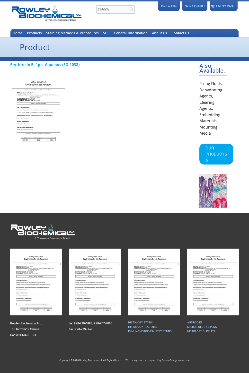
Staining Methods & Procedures (72, 32)
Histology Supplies (201, 331)
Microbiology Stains (202, 327)
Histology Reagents (142, 327)
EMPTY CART (225, 6)
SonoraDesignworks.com (176, 360)
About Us (159, 32)
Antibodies (194, 322)
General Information (131, 32)
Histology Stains (140, 322)
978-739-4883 (195, 6)
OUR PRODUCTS (216, 151)
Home (18, 32)
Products (34, 32)
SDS (106, 32)
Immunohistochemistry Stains (150, 331)
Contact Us (169, 6)
